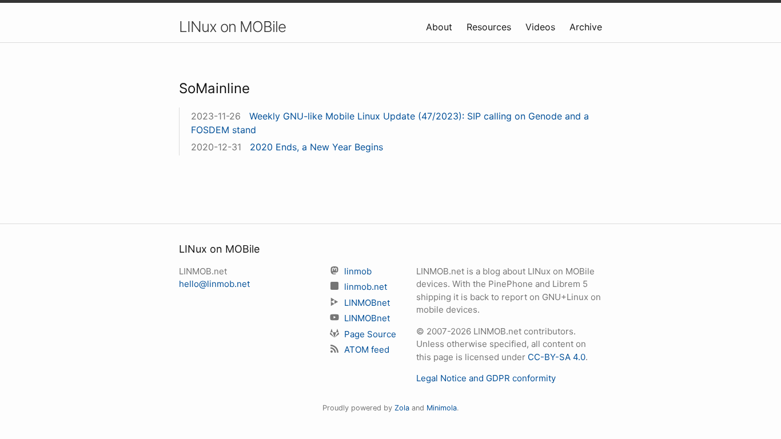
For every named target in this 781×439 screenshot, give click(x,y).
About (440, 27)
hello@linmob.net (214, 283)
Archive (585, 27)
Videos (541, 27)
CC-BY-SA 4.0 (556, 357)
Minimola (442, 408)
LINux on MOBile (232, 26)
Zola (402, 408)
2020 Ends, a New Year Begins (316, 147)
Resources (490, 27)
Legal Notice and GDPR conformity (486, 378)
